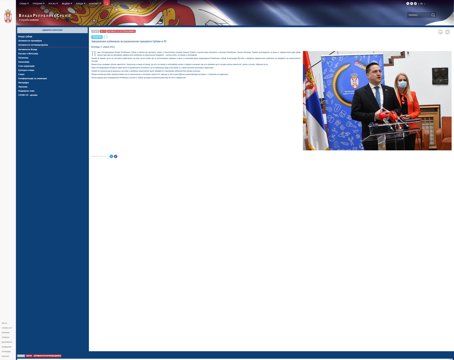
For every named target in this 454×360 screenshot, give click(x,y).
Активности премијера (30, 41)
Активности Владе (27, 50)
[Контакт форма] (106, 3)
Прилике (6, 333)
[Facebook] (411, 3)
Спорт (21, 74)
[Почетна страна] (8, 16)
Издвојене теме (26, 91)
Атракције (6, 352)
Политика (23, 58)
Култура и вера (26, 70)
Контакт (5, 356)
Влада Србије (25, 37)
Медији (95, 31)
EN (421, 4)
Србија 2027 (7, 328)
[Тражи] (433, 15)
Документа (7, 342)
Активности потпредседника (33, 45)
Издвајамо (7, 347)
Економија (23, 62)
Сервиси (5, 337)
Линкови (22, 87)
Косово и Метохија (28, 54)
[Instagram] (415, 3)
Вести (4, 323)
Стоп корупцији (26, 66)
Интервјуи (23, 83)
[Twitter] (407, 3)
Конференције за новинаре (32, 79)
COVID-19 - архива (27, 95)
